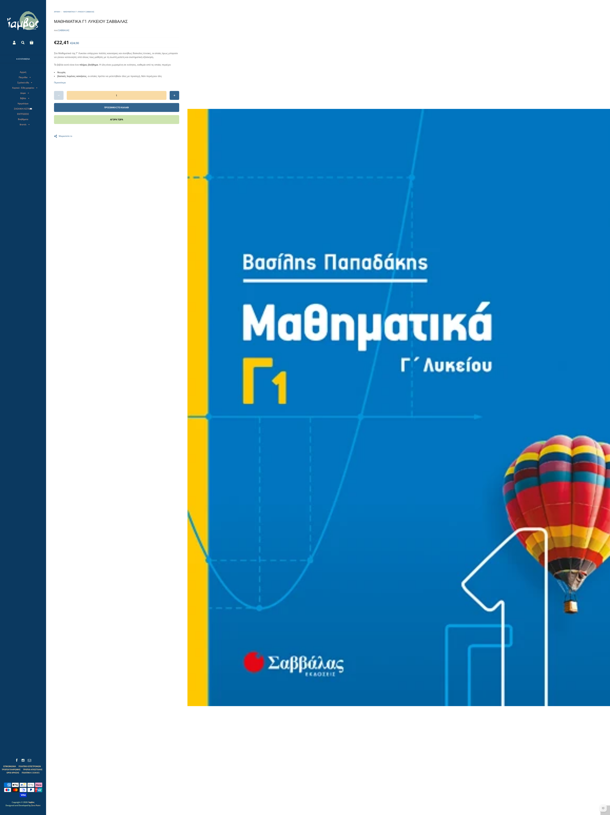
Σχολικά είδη (23, 82)
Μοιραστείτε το (65, 136)
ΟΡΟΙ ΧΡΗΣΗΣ (13, 772)
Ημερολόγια (23, 103)
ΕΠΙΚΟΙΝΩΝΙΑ (9, 766)
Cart (31, 42)
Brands (23, 124)
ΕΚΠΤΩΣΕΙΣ (23, 114)
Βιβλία (23, 98)
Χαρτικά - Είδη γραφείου (23, 87)
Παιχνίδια (23, 77)
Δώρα (23, 93)
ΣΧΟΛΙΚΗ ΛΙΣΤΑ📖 (23, 108)
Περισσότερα (60, 83)
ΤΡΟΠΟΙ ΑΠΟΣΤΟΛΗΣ (32, 769)
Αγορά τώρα (116, 119)
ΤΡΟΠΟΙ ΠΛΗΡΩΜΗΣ (11, 769)
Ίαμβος (31, 802)
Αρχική (23, 72)
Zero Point (36, 805)
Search (23, 42)
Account (14, 42)
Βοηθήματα (23, 119)
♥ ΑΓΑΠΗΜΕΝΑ (23, 59)
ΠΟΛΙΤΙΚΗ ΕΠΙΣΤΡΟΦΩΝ (30, 766)
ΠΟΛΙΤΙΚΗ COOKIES (31, 772)
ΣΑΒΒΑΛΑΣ (63, 30)
